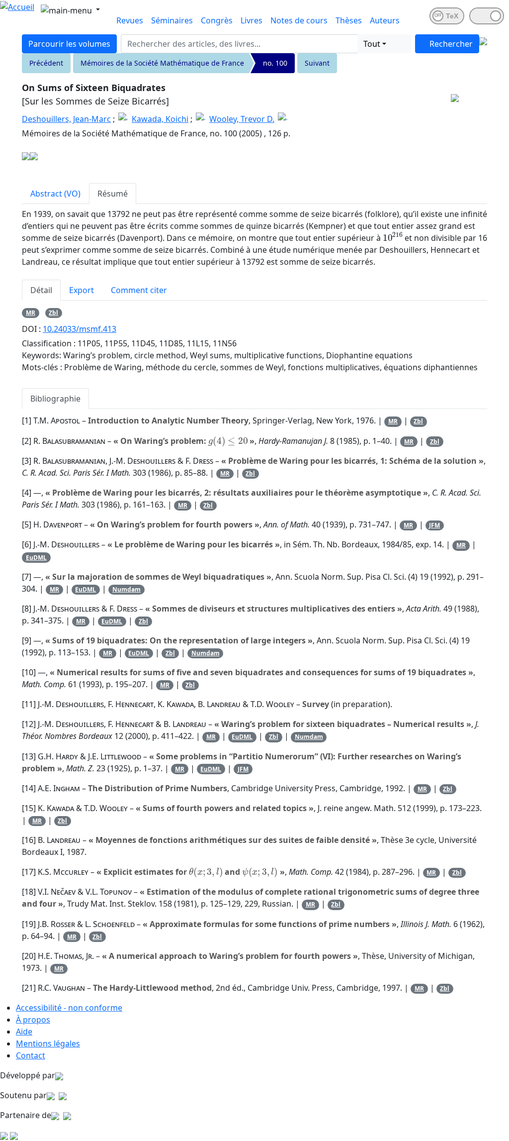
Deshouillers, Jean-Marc (66, 118)
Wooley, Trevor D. (241, 118)
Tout (371, 43)
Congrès (217, 20)
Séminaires (172, 20)
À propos (33, 1019)
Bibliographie (55, 398)
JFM (434, 525)
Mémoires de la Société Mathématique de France (162, 63)
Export (81, 290)
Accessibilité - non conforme (69, 1007)
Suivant (317, 63)
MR (30, 313)
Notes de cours (299, 20)
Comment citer (139, 290)
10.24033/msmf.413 (79, 328)
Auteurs (385, 20)
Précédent (46, 63)
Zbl (53, 313)
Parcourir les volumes (69, 43)
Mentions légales (48, 1043)
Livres (251, 20)
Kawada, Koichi (160, 118)
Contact (30, 1055)
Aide (24, 1031)
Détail (41, 290)
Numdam (126, 589)
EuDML (36, 557)
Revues (129, 20)
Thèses (349, 20)
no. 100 (275, 63)
